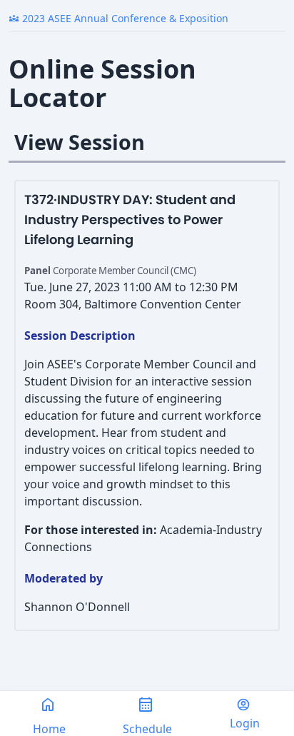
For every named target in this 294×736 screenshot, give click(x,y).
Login (245, 723)
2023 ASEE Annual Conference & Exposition (118, 18)
